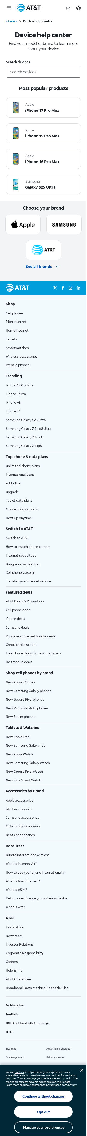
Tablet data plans (19, 500)
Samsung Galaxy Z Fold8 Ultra (28, 428)
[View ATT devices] (43, 250)
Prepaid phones (17, 365)
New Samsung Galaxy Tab (25, 745)
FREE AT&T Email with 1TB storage (27, 1023)
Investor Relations (20, 944)
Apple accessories (19, 800)
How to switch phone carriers (28, 546)
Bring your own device (22, 564)
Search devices (18, 62)
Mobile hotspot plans (22, 509)
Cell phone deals (18, 610)
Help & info (14, 970)
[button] (43, 266)
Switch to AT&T (17, 537)
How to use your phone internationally (35, 872)
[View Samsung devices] (64, 224)
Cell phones (14, 313)
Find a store (15, 927)
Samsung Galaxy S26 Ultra (26, 419)
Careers (12, 961)
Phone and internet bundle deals (30, 636)
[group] (43, 303)
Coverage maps (15, 1057)
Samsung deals (17, 627)
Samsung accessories (22, 817)
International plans (20, 474)
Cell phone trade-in (20, 572)
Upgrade (12, 492)
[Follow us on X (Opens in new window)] (55, 288)
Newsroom (14, 935)
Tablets (11, 339)
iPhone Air (13, 402)
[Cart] (67, 7)
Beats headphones (20, 834)
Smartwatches (17, 347)
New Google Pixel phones (25, 699)
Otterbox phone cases (23, 826)
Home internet (17, 330)
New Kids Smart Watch (23, 780)
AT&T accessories (19, 809)
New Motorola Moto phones (27, 708)
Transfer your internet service (28, 581)
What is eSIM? (16, 889)
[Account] (78, 7)
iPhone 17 (13, 411)
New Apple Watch (19, 754)
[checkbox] (43, 108)
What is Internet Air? (21, 863)
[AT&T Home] (29, 8)
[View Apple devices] (23, 224)
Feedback (12, 1014)
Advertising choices (58, 1048)
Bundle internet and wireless (28, 855)
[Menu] (8, 8)
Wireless (11, 21)
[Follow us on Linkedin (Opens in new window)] (78, 288)
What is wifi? (15, 907)
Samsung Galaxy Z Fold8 (24, 437)
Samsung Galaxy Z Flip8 (24, 445)
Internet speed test (21, 555)
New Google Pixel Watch (24, 771)
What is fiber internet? (23, 881)
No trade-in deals (19, 662)
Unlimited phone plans (23, 465)
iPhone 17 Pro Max (19, 385)
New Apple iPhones (20, 682)
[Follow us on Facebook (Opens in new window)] (63, 288)
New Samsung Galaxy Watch (28, 762)
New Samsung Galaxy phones (28, 690)
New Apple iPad (17, 737)
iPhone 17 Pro (16, 393)
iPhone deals (15, 618)
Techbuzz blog (15, 1005)
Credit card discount (21, 644)
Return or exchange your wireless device (36, 898)
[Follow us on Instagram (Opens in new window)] (70, 288)
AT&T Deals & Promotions (25, 601)
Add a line (13, 483)
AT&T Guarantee (18, 979)
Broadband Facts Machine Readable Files (37, 987)
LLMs (9, 1032)
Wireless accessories (21, 356)
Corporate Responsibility (25, 952)
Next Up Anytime (19, 517)
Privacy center (55, 1057)
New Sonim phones (20, 716)
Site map (11, 1048)
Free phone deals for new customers (34, 653)
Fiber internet (16, 321)
